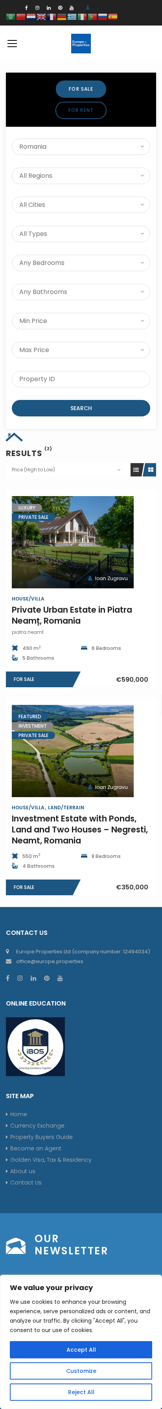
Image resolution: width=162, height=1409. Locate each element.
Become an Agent (35, 1148)
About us (22, 1171)
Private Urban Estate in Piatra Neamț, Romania (72, 615)
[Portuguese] (93, 16)
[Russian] (103, 16)
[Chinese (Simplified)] (21, 16)
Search (81, 408)
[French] (52, 16)
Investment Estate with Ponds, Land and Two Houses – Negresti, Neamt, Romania (80, 829)
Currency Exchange (37, 1126)
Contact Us (26, 1182)
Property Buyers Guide (41, 1137)
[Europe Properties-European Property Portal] (81, 43)
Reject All (81, 1392)
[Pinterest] (60, 7)
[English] (42, 16)
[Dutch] (31, 16)
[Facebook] (26, 7)
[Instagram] (37, 7)
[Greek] (72, 16)
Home (18, 1114)
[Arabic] (11, 16)
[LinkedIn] (49, 7)
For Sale (81, 89)
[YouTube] (72, 7)
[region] (81, 1342)
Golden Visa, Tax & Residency (51, 1160)
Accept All (81, 1350)
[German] (62, 16)
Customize (81, 1371)
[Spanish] (113, 16)
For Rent (81, 110)
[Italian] (82, 16)
